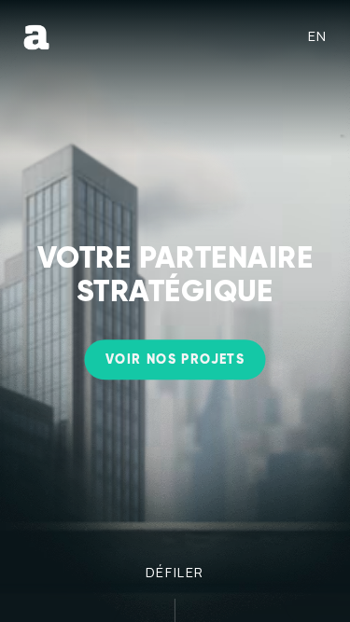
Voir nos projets (175, 360)
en (318, 36)
